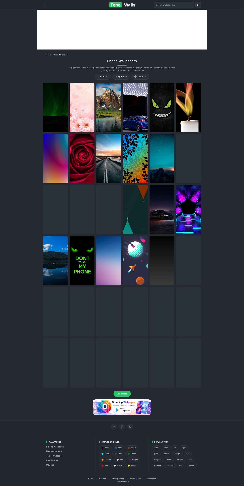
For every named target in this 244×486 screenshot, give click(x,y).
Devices (50, 465)
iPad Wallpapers (54, 451)
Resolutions (52, 460)
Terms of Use (135, 479)
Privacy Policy (118, 479)
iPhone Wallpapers (55, 447)
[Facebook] (114, 426)
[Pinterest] (122, 426)
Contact (102, 479)
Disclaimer (151, 479)
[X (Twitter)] (130, 426)
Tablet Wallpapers (55, 456)
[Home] (47, 54)
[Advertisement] (122, 30)
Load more (122, 393)
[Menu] (46, 5)
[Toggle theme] (198, 5)
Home (90, 479)
